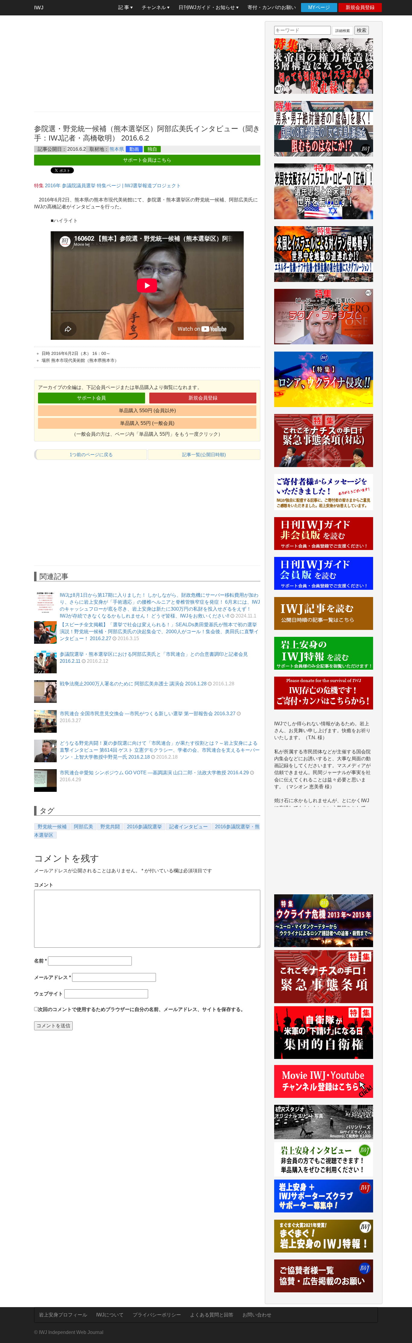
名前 (40, 960)
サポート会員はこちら (147, 160)
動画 (134, 149)
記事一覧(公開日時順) (204, 454)
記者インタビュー (188, 826)
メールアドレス (52, 977)
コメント (43, 884)
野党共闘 (110, 826)
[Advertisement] (147, 63)
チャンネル (154, 7)
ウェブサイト (48, 993)
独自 (152, 149)
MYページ (319, 7)
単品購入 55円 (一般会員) (147, 423)
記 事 (124, 7)
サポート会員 (91, 397)
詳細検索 (342, 31)
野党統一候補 (52, 826)
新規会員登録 (360, 7)
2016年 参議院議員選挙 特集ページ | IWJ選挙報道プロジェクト (113, 185)
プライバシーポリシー (157, 1314)
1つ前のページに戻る (91, 454)
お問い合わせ (256, 1314)
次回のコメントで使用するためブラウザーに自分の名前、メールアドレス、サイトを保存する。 (142, 1009)
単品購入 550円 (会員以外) (147, 410)
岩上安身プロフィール (63, 1314)
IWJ (38, 8)
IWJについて (110, 1314)
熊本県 (116, 149)
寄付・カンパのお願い (272, 7)
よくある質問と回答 (211, 1314)
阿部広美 (83, 826)
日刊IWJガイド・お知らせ (207, 7)
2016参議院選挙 (144, 826)
